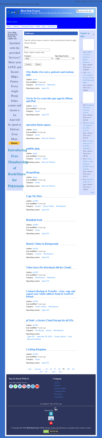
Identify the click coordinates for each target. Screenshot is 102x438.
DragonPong (32, 172)
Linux (70, 336)
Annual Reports (58, 397)
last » (60, 371)
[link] (51, 21)
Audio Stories (51, 26)
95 (47, 369)
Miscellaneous (40, 84)
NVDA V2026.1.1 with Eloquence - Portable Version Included (88, 164)
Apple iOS (45, 88)
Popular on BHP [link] (85, 35)
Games (37, 111)
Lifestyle (38, 254)
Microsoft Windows (48, 138)
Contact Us (57, 385)
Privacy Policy (58, 394)
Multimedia (51, 84)
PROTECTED (54, 431)
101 (73, 369)
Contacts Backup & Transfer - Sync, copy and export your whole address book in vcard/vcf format (50, 293)
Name (26, 47)
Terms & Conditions (60, 388)
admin (35, 79)
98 (59, 369)
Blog (43, 26)
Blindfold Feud (34, 220)
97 (55, 369)
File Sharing (39, 330)
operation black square (38, 124)
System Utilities (48, 206)
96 (51, 369)
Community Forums (27, 26)
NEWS (38, 26)
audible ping (32, 148)
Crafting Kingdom (36, 349)
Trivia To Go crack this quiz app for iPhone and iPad (49, 99)
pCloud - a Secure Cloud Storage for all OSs (49, 320)
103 (46, 371)
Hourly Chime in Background (42, 243)
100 (68, 369)
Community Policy (59, 391)
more (92, 192)
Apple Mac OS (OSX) (44, 336)
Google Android (60, 336)
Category (27, 56)
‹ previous (37, 369)
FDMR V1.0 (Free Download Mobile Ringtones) (87, 57)
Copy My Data (34, 196)
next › (54, 371)
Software (16, 26)
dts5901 (35, 201)
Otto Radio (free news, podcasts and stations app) (50, 73)
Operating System (61, 56)
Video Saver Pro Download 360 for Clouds (48, 267)
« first (29, 369)
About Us (57, 382)
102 (41, 371)
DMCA (46, 431)
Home (9, 26)
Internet (38, 158)
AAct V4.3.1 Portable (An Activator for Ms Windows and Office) (88, 77)
